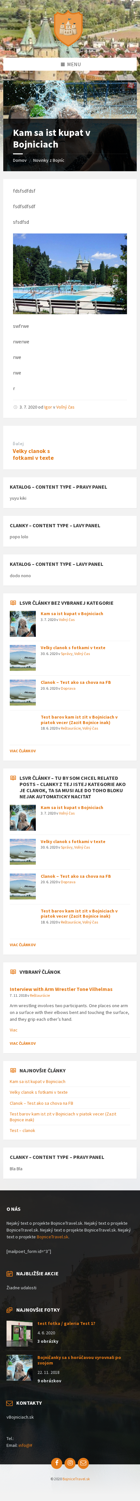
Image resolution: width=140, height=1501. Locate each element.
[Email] (83, 1463)
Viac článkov (23, 750)
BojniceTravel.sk (52, 1237)
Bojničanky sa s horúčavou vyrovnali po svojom (79, 1360)
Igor (48, 407)
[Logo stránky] (70, 45)
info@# (25, 1445)
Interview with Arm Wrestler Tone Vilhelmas (61, 989)
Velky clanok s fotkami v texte (33, 454)
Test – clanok (22, 1130)
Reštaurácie (71, 728)
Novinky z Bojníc (48, 160)
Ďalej (18, 444)
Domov (20, 160)
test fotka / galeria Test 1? (66, 1323)
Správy (67, 653)
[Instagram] (70, 1463)
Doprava (68, 688)
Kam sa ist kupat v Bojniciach (72, 613)
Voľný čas (65, 407)
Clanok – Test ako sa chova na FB (76, 682)
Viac (14, 1030)
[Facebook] (56, 1463)
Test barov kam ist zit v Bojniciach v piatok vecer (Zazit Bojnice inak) (79, 719)
